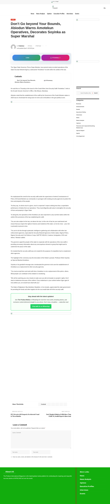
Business (87, 103)
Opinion (87, 123)
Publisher (21, 46)
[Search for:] (85, 93)
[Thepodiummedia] (55, 8)
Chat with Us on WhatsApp (41, 306)
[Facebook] (102, 499)
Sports (87, 133)
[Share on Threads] (18, 41)
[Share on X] (15, 41)
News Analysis (87, 120)
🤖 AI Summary (48, 80)
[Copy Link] (21, 41)
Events (87, 109)
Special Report (87, 130)
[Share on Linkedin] (57, 404)
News (13, 19)
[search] (101, 8)
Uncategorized (87, 136)
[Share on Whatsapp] (53, 404)
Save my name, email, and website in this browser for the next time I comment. (33, 457)
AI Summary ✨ (55, 57)
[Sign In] (5, 8)
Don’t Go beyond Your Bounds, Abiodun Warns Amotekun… (25, 81)
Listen (26, 57)
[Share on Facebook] (12, 41)
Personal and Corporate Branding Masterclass (87, 126)
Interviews (87, 115)
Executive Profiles (87, 112)
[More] (24, 41)
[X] (105, 499)
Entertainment (87, 106)
